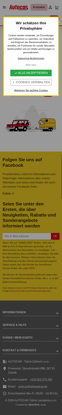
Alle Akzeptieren (31, 73)
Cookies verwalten (31, 82)
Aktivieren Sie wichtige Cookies (31, 90)
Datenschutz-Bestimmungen (31, 58)
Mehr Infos (31, 65)
